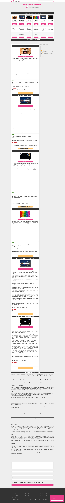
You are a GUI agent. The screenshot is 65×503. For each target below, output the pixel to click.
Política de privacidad (48, 499)
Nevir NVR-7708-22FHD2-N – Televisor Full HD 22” (47, 55)
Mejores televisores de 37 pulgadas (44, 493)
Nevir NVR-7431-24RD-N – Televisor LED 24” (46, 48)
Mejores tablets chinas (14, 493)
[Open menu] (11, 1)
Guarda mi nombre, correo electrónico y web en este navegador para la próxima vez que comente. (27, 482)
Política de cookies (42, 499)
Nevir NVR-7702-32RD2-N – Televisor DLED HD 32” (47, 46)
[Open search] (53, 1)
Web (12, 477)
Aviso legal (36, 499)
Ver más (42, 47)
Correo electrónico (15, 473)
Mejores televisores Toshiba (15, 495)
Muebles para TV (13, 497)
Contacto (33, 499)
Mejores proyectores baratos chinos (16, 491)
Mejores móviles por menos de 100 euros (45, 491)
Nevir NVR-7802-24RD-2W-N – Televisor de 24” (47, 53)
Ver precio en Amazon (14, 24)
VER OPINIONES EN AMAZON (25, 148)
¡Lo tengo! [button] (57, 500)
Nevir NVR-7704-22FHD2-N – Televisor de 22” (47, 51)
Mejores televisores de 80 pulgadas (44, 495)
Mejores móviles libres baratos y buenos (30, 491)
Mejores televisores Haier (28, 493)
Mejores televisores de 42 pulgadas (30, 495)
